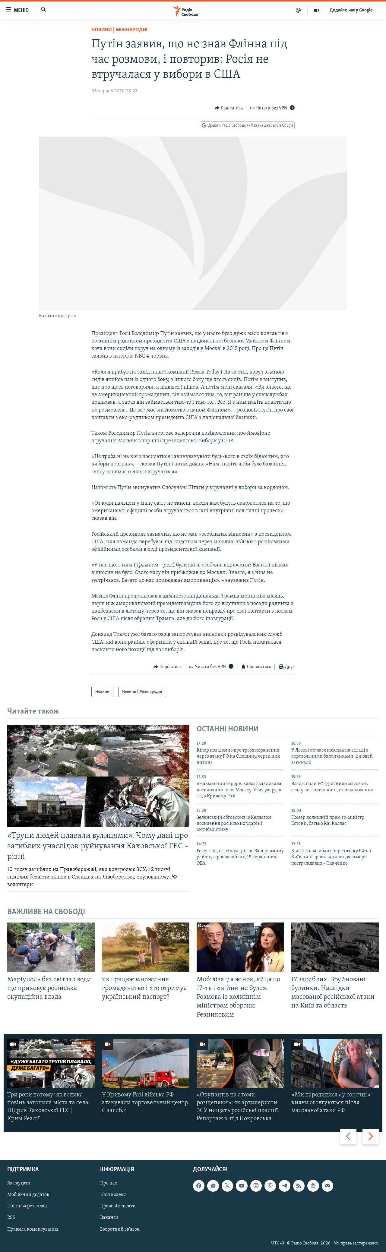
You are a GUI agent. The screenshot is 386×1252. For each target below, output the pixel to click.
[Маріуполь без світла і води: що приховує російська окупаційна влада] (51, 947)
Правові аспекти (118, 1206)
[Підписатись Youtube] (241, 1185)
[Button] (229, 108)
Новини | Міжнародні (119, 30)
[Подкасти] (298, 10)
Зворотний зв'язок (120, 1229)
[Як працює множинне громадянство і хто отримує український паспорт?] (145, 947)
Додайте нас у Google (351, 10)
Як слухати (18, 1183)
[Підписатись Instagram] (256, 1185)
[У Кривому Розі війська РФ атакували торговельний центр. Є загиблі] (145, 1063)
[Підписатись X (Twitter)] (227, 1185)
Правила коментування (33, 1229)
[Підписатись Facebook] (198, 1185)
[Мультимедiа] (317, 10)
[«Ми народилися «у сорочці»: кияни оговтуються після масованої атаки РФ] (335, 1063)
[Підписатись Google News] (213, 1185)
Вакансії (109, 1217)
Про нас (108, 1183)
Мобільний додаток (28, 1194)
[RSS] (299, 1185)
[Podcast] (313, 1185)
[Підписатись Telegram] (284, 1185)
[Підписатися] (327, 1185)
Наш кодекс (113, 1194)
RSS (11, 1217)
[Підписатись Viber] (270, 1185)
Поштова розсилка (27, 1206)
